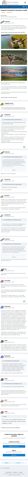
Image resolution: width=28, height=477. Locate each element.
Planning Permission (13, 16)
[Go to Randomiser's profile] (2, 307)
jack (5, 269)
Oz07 (5, 400)
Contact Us (15, 472)
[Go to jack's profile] (2, 270)
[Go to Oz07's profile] (2, 401)
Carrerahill (7, 280)
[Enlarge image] (14, 41)
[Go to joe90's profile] (2, 341)
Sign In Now (14, 455)
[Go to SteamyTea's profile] (2, 115)
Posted (9, 22)
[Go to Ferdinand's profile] (2, 22)
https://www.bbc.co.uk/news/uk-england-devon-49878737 (13, 32)
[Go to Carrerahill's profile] (2, 281)
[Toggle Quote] (3, 119)
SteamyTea (7, 114)
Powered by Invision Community (14, 475)
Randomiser (7, 306)
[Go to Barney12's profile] (2, 196)
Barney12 (6, 195)
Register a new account (14, 446)
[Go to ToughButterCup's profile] (2, 104)
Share (7, 462)
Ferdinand (4, 15)
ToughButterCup (8, 103)
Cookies (20, 472)
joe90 (5, 340)
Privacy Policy (9, 472)
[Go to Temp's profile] (2, 412)
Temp (5, 411)
